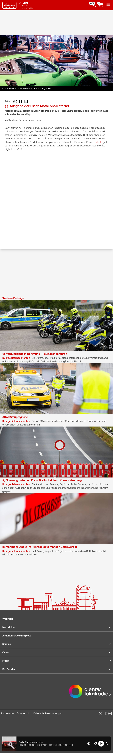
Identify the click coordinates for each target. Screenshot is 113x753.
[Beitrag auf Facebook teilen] (20, 101)
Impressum (7, 713)
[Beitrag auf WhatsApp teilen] (15, 101)
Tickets (98, 142)
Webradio (7, 618)
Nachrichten (9, 627)
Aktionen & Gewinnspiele (16, 635)
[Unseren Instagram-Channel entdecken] (110, 713)
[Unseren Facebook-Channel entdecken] (105, 713)
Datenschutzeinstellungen (47, 713)
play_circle (101, 743)
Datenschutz (23, 713)
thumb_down (96, 743)
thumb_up (106, 743)
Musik (5, 660)
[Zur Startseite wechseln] (9, 5)
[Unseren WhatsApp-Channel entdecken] (100, 713)
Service (6, 644)
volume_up (89, 744)
